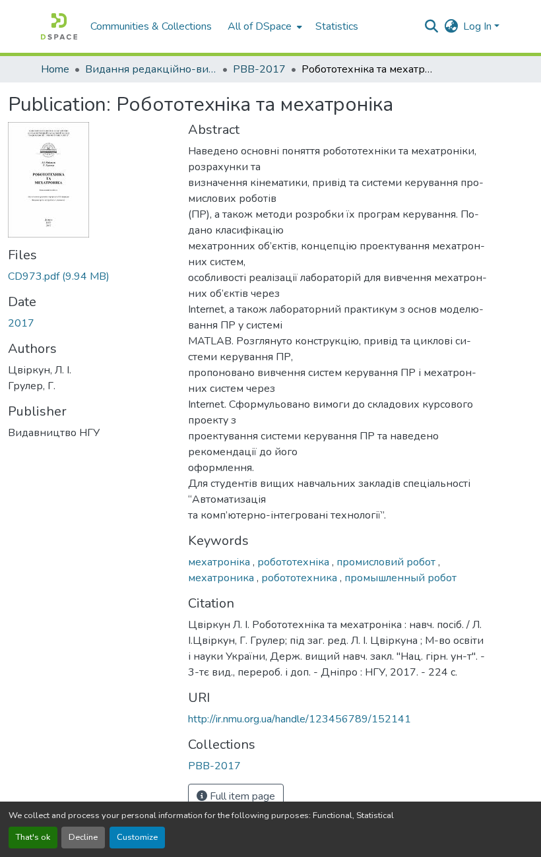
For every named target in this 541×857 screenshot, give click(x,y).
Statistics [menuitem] (336, 26)
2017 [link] (21, 323)
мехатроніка (220, 562)
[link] (90, 276)
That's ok (33, 837)
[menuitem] (263, 26)
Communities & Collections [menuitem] (151, 26)
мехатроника (222, 578)
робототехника (300, 578)
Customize (137, 837)
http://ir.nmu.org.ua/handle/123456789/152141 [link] (299, 719)
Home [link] (55, 69)
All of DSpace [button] (260, 26)
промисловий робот (387, 562)
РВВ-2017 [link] (259, 69)
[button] (59, 26)
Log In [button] (478, 26)
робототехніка (294, 562)
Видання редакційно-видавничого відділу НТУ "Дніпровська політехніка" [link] (151, 69)
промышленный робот (400, 578)
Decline (83, 837)
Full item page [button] (241, 796)
